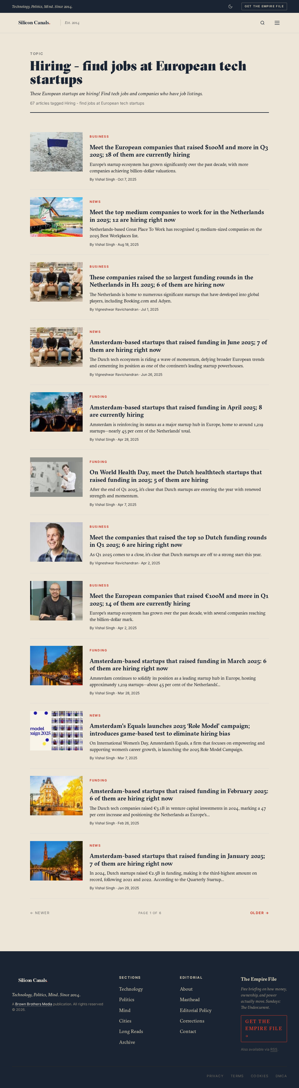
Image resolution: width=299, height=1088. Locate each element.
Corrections (192, 1021)
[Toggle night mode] (230, 6)
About (186, 989)
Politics (126, 999)
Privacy (215, 1076)
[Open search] (262, 23)
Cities (125, 1021)
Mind (125, 1010)
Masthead (190, 999)
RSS (273, 1049)
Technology (131, 989)
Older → (259, 913)
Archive (127, 1042)
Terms (237, 1076)
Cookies (260, 1076)
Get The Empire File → (263, 1028)
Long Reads (131, 1031)
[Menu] (277, 23)
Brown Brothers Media (33, 1004)
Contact (188, 1031)
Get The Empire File (264, 6)
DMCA (281, 1076)
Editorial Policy (196, 1010)
